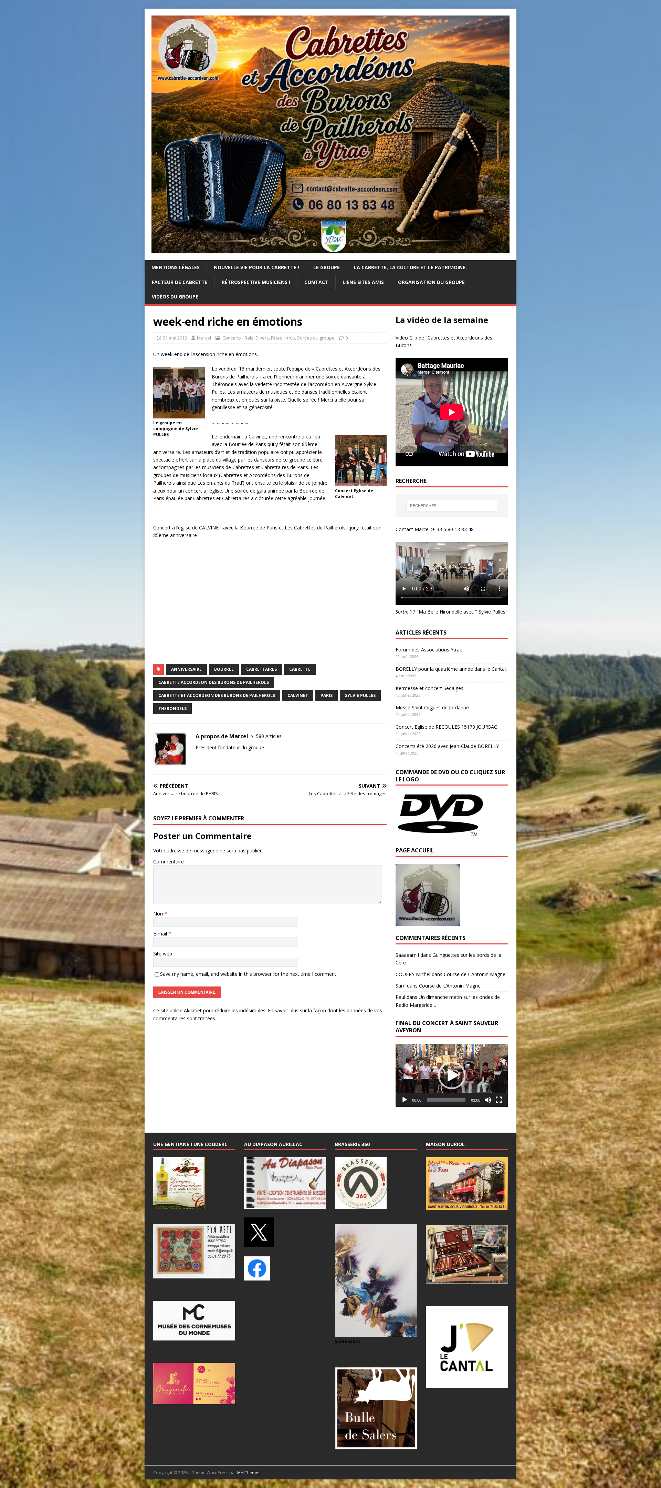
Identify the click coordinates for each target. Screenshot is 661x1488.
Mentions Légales (175, 267)
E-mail (160, 933)
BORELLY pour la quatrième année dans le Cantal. (451, 669)
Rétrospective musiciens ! (256, 282)
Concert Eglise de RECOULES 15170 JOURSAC (446, 726)
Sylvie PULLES (360, 695)
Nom (159, 913)
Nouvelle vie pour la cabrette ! (256, 267)
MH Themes (248, 1473)
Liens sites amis (363, 282)
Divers (262, 338)
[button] (451, 1075)
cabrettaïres (261, 669)
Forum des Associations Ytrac (429, 649)
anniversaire (186, 669)
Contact (316, 282)
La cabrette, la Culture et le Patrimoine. (410, 267)
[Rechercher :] (451, 506)
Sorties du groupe (316, 338)
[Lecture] (404, 1099)
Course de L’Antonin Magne (474, 974)
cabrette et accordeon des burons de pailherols (216, 695)
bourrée (224, 669)
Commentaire (168, 861)
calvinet (297, 695)
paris (327, 695)
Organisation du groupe (431, 282)
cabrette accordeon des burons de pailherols (213, 682)
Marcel (204, 338)
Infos (289, 338)
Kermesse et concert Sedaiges (429, 688)
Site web (162, 953)
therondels (172, 708)
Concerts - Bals (237, 338)
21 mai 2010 (175, 338)
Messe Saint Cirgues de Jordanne (432, 707)
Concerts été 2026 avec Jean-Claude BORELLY (447, 746)
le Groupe (326, 267)
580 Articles (269, 736)
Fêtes (276, 338)
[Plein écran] (498, 1099)
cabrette (300, 669)
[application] (452, 1075)
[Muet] (487, 1099)
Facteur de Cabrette (180, 282)
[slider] (446, 1100)
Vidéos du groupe (175, 296)
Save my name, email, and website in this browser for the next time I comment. (248, 974)
